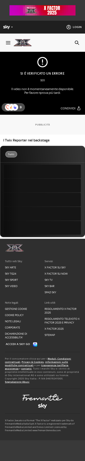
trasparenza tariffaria (54, 365)
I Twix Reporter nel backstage (26, 140)
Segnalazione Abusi (17, 381)
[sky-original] (42, 406)
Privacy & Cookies (33, 362)
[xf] (24, 43)
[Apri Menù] (8, 42)
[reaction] (15, 107)
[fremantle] (42, 397)
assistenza (12, 368)
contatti (26, 368)
